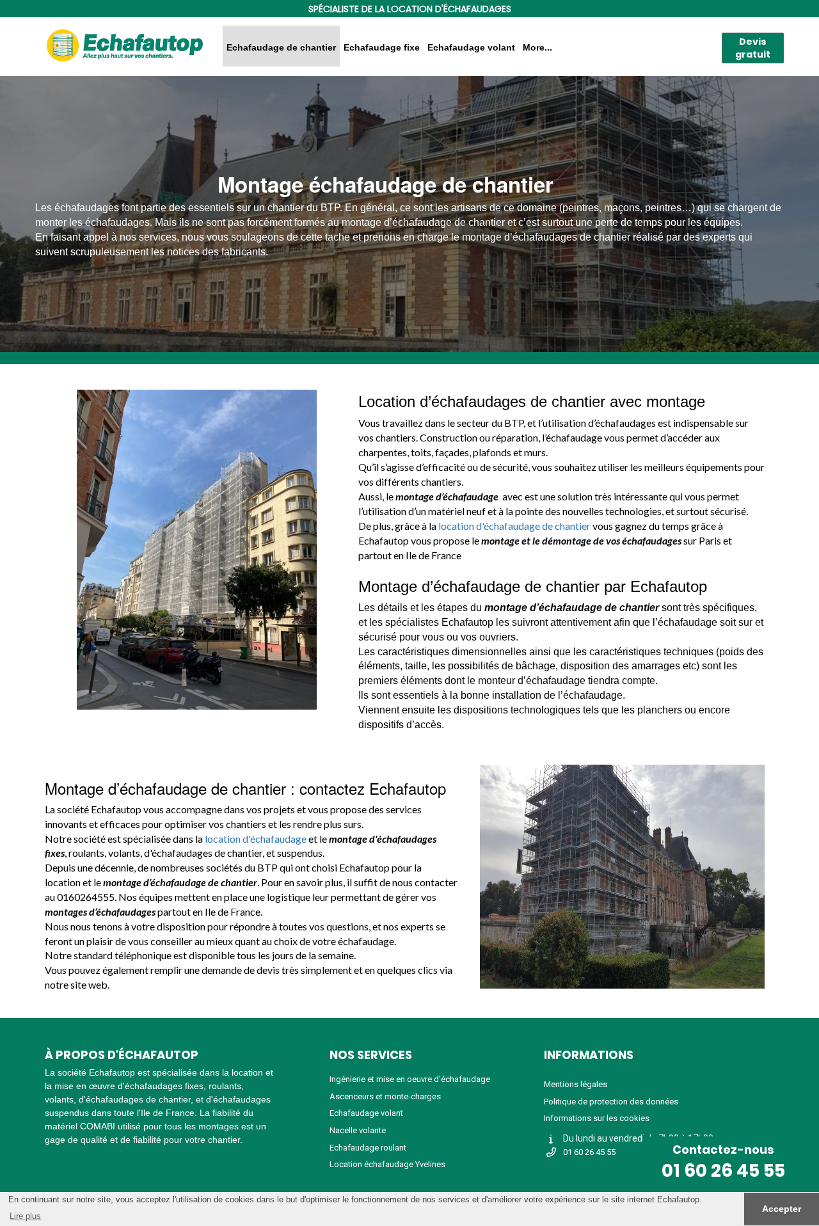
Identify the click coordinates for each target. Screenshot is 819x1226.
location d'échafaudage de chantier (514, 526)
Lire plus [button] (25, 1216)
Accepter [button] (781, 1209)
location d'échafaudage (255, 838)
